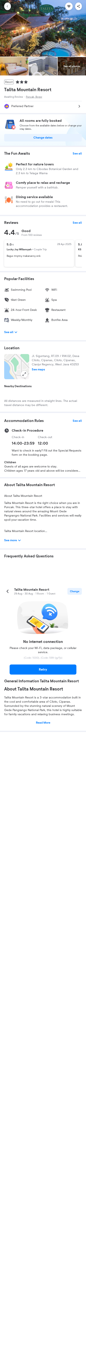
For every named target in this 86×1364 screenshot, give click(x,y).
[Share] (78, 6)
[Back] (7, 6)
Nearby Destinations (18, 386)
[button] (16, 366)
